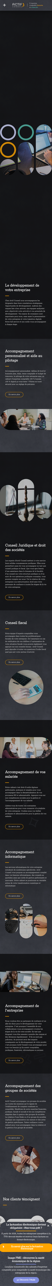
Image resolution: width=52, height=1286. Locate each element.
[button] (26, 1280)
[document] (26, 643)
